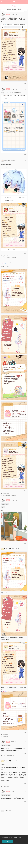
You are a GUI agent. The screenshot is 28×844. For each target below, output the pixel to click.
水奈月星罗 (5, 504)
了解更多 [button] (20, 837)
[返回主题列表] (1, 2)
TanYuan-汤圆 (6, 745)
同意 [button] (8, 841)
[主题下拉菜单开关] (26, 2)
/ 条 (13, 2)
